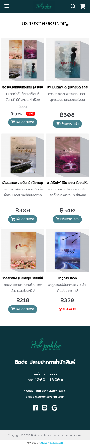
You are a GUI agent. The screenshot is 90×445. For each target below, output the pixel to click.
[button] (71, 6)
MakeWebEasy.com (51, 442)
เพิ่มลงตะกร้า (24, 122)
